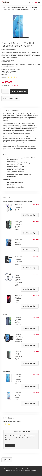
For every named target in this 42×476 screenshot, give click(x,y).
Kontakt (18, 470)
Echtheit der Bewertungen (22, 431)
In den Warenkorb (19, 91)
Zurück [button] (7, 460)
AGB (14, 470)
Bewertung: (4, 77)
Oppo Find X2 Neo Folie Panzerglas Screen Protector (18, 396)
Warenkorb (14, 469)
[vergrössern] (21, 26)
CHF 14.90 (36, 256)
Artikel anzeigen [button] (30, 215)
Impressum (9, 470)
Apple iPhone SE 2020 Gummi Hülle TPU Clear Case (18, 208)
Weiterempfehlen (11, 98)
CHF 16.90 (36, 295)
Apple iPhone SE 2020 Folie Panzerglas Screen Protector (18, 299)
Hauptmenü (7, 469)
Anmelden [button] (11, 445)
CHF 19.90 (36, 221)
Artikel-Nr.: (4, 49)
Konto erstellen (33, 469)
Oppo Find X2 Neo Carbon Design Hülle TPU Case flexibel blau (18, 321)
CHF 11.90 (36, 204)
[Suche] (29, 2)
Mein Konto (25, 469)
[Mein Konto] (32, 2)
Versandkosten (15, 85)
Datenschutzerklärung (30, 470)
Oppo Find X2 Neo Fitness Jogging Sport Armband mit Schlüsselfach (19, 338)
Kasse (19, 469)
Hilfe (22, 470)
